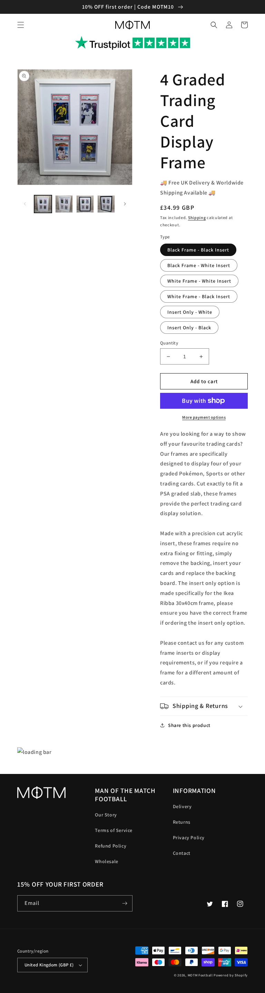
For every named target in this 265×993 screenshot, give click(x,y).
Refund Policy (110, 846)
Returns (181, 822)
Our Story (106, 815)
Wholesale (106, 861)
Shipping (197, 217)
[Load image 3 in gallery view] (85, 204)
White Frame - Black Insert (198, 296)
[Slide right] (124, 203)
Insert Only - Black (189, 327)
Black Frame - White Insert (198, 265)
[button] (20, 24)
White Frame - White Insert (199, 281)
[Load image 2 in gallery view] (64, 204)
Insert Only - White (189, 312)
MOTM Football (200, 975)
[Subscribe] (124, 903)
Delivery (182, 806)
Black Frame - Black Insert (198, 250)
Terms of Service (113, 830)
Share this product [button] (189, 725)
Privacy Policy (189, 837)
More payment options (204, 417)
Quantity (169, 343)
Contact (181, 853)
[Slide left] (24, 203)
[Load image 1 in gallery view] (43, 204)
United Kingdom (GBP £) (49, 965)
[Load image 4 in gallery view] (106, 204)
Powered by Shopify (231, 975)
